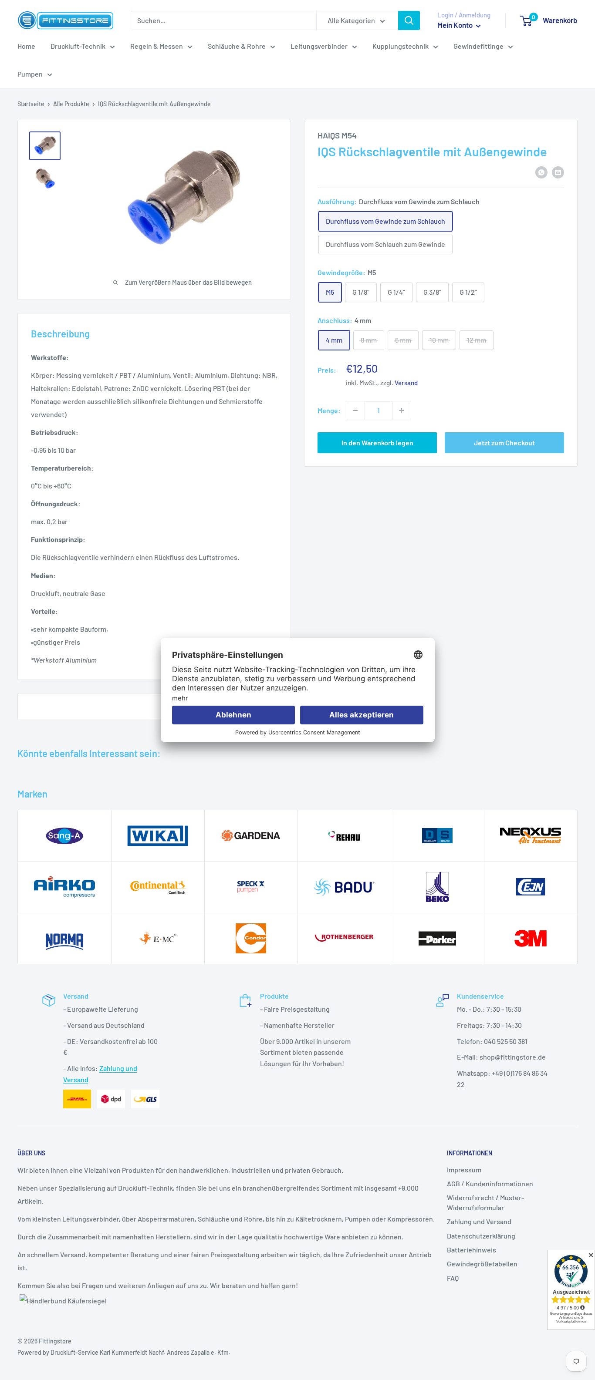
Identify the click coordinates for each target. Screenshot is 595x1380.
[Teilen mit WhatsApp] (541, 171)
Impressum (464, 1169)
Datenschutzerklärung (481, 1236)
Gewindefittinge (478, 46)
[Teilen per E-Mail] (558, 171)
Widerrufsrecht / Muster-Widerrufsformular (485, 1202)
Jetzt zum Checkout (504, 442)
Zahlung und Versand (479, 1221)
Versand (406, 383)
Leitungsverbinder (319, 46)
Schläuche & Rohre (237, 46)
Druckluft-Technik (78, 46)
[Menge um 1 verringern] (355, 410)
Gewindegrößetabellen (482, 1263)
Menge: (329, 410)
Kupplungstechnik (400, 46)
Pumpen (30, 74)
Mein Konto (455, 24)
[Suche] (409, 20)
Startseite (30, 104)
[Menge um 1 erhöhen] (401, 410)
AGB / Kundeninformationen (490, 1183)
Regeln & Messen (156, 46)
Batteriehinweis (471, 1249)
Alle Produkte (71, 104)
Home (26, 46)
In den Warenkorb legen (377, 442)
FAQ (453, 1278)
